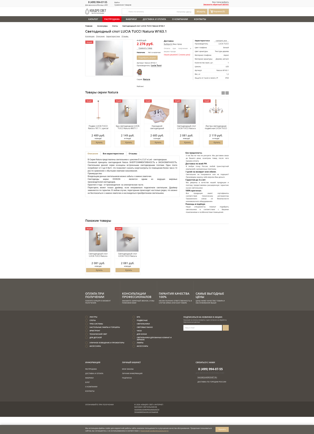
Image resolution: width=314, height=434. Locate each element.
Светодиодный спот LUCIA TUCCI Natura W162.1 (127, 255)
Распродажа (112, 19)
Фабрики (131, 19)
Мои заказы (128, 369)
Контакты (200, 19)
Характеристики (113, 36)
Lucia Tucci (156, 65)
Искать (201, 11)
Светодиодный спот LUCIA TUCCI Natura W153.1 (186, 127)
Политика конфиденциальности (146, 409)
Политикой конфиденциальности (154, 431)
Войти (117, 2)
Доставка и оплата (154, 19)
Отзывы (125, 36)
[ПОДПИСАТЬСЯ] (226, 328)
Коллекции (89, 36)
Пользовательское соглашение (146, 412)
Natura (146, 79)
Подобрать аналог (147, 57)
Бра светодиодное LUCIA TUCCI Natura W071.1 (127, 127)
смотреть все (221, 40)
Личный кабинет (131, 362)
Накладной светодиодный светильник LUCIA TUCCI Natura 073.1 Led (157, 127)
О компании (180, 19)
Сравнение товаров (122, 5)
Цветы (188, 12)
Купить (99, 142)
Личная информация (132, 373)
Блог (87, 382)
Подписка (127, 378)
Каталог (93, 19)
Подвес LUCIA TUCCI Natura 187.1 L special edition (98, 127)
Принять (222, 429)
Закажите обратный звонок (216, 4)
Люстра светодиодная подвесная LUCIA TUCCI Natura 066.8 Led (216, 127)
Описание (100, 36)
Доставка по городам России (211, 382)
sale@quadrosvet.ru (207, 377)
